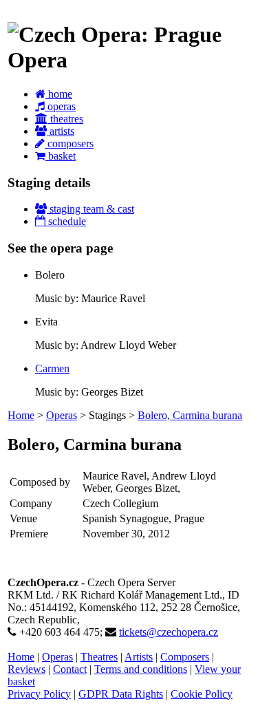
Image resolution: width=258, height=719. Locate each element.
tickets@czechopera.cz (168, 632)
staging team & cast (90, 209)
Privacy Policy (39, 694)
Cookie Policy (202, 694)
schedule (65, 221)
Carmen (52, 368)
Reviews (26, 669)
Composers (184, 657)
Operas (61, 415)
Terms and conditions (140, 669)
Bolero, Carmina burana (190, 415)
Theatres (99, 657)
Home (21, 415)
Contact (70, 669)
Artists (139, 657)
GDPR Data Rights (120, 694)
